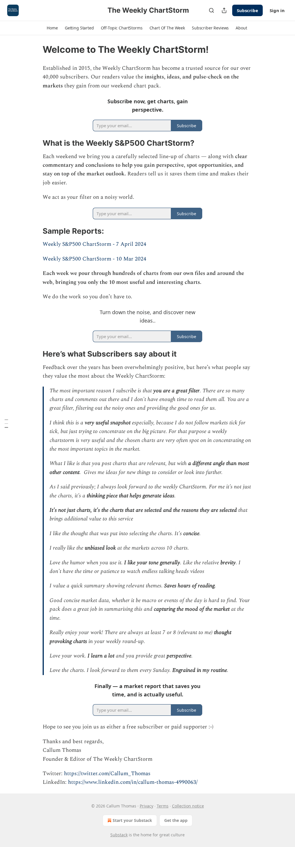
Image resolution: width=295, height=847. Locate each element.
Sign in (277, 10)
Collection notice (188, 806)
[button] (52, 28)
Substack (119, 834)
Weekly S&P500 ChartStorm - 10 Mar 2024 (94, 259)
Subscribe (247, 10)
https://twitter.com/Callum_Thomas (107, 773)
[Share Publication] (224, 10)
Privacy (146, 806)
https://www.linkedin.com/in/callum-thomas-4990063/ (133, 782)
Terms (163, 806)
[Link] (34, 143)
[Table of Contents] (6, 423)
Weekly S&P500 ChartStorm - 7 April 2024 (94, 244)
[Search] (211, 10)
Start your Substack (132, 820)
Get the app (176, 820)
